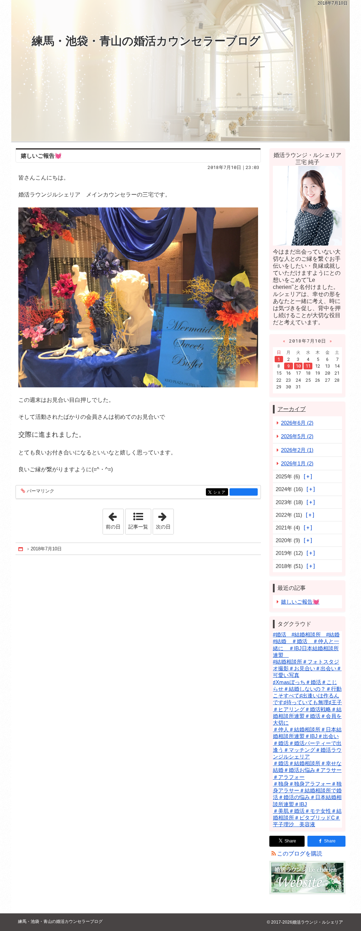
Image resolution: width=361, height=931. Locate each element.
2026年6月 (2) (297, 423)
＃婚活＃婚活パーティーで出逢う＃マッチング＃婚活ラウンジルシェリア (307, 750)
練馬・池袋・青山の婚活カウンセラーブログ (146, 41)
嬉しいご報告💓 (41, 156)
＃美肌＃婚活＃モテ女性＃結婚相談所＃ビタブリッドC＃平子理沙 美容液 (307, 817)
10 (298, 366)
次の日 (164, 519)
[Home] (21, 548)
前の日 (114, 519)
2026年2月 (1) (297, 450)
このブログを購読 (299, 854)
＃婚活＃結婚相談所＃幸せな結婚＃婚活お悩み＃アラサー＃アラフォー (307, 770)
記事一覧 (138, 527)
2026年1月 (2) (297, 463)
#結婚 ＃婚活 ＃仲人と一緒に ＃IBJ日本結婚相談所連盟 (306, 648)
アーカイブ (291, 409)
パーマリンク (40, 491)
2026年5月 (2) (297, 436)
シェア (220, 492)
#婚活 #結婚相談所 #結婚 (306, 634)
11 (308, 366)
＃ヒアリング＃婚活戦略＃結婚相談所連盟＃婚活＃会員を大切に (307, 716)
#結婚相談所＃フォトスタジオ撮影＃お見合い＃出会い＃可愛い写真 (307, 668)
